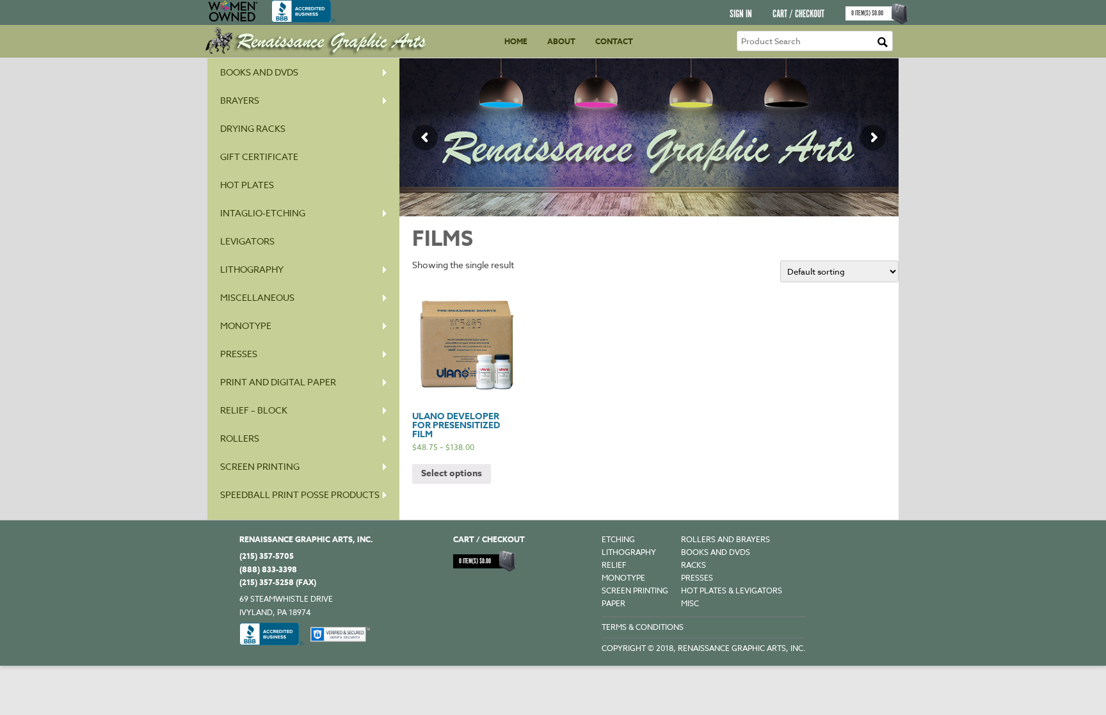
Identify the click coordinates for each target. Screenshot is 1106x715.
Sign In (741, 14)
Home (515, 41)
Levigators (247, 241)
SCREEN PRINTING (260, 466)
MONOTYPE (245, 325)
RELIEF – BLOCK (253, 410)
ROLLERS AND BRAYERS (725, 539)
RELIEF (614, 564)
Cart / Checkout (798, 14)
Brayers (239, 100)
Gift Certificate (259, 156)
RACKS (693, 564)
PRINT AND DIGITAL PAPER (278, 382)
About (561, 41)
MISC (690, 603)
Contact (614, 41)
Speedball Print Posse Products (300, 494)
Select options (451, 473)
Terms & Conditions (643, 627)
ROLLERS (239, 438)
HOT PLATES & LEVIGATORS (731, 590)
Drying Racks (252, 128)
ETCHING (618, 539)
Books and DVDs (259, 72)
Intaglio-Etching (262, 213)
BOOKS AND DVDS (715, 552)
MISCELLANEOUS (257, 297)
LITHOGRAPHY (629, 552)
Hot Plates (247, 185)
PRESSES (238, 354)
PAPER (613, 603)
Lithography (252, 269)
